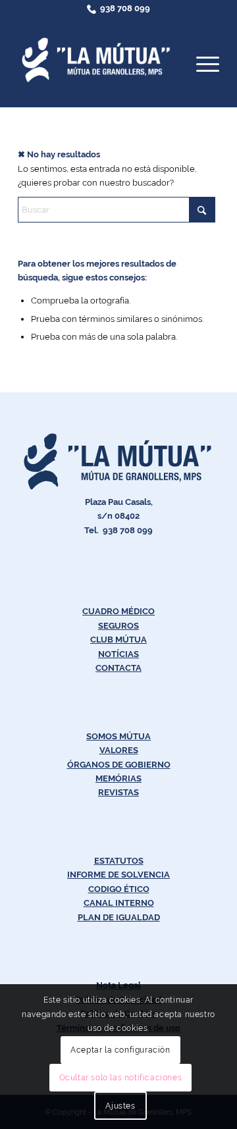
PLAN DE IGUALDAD (119, 917)
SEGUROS (118, 626)
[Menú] (201, 63)
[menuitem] (201, 63)
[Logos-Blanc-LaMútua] (98, 59)
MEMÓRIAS (118, 778)
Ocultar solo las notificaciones (120, 1077)
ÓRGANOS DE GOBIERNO (119, 765)
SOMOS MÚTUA (118, 736)
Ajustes (120, 1106)
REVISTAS (118, 792)
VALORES (118, 750)
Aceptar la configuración (120, 1050)
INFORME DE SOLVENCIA (118, 875)
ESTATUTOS (119, 861)
